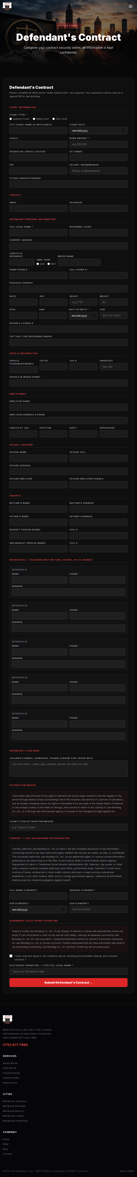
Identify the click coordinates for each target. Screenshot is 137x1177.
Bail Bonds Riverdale (14, 1105)
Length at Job (18, 428)
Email (13, 202)
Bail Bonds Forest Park (15, 1120)
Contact (7, 1153)
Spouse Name (18, 452)
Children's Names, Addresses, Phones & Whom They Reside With (51, 758)
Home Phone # (18, 269)
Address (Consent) (82, 890)
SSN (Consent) (79, 903)
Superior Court (21, 118)
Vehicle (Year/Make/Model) (21, 362)
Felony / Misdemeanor (84, 165)
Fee (11, 165)
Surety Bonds (10, 1063)
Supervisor (107, 428)
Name (15, 574)
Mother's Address (82, 503)
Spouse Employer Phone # (86, 479)
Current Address (20, 240)
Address (17, 586)
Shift (73, 428)
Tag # (73, 360)
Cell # (74, 529)
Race (12, 296)
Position (45, 428)
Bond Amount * (80, 138)
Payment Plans (11, 1077)
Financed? (106, 360)
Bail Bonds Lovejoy (13, 1115)
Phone (74, 574)
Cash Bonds (9, 1067)
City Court (61, 118)
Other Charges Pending (25, 178)
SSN (102, 309)
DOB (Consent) (19, 903)
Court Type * (18, 115)
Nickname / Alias (80, 227)
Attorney (76, 151)
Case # (13, 138)
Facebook (76, 202)
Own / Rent (44, 260)
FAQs (6, 1144)
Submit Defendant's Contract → (68, 982)
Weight (104, 296)
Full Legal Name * (21, 227)
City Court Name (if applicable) (30, 124)
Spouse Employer (20, 479)
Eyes (12, 309)
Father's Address (81, 516)
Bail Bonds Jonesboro (15, 1101)
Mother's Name (19, 503)
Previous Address (21, 283)
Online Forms (10, 1082)
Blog (5, 1149)
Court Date (77, 124)
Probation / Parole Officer (27, 151)
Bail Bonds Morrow (13, 1110)
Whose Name (66, 256)
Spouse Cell (78, 452)
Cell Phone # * (79, 269)
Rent (53, 263)
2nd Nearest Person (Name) (27, 543)
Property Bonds (11, 1072)
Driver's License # (21, 323)
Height (74, 296)
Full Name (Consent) (23, 890)
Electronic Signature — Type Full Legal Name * (41, 965)
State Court (42, 118)
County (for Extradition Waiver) (31, 821)
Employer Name (19, 401)
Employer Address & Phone (27, 414)
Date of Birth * (79, 309)
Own (42, 263)
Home (6, 1139)
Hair (42, 309)
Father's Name (18, 516)
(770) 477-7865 (15, 1045)
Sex (42, 296)
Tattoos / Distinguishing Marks (30, 336)
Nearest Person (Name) (24, 529)
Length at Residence (16, 255)
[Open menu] (130, 6)
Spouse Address (20, 465)
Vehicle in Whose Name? (24, 377)
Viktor (131, 1171)
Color (44, 360)
